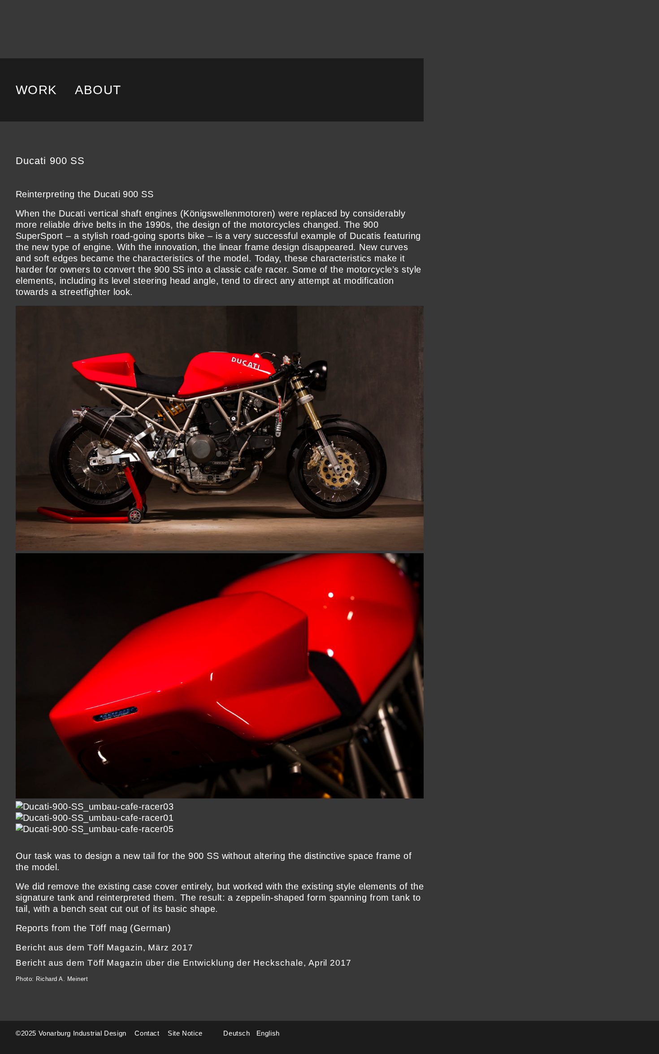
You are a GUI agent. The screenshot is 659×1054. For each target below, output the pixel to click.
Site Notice (185, 1033)
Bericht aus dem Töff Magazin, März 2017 (104, 947)
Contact (146, 1033)
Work (36, 90)
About (98, 90)
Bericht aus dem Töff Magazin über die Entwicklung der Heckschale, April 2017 (183, 962)
